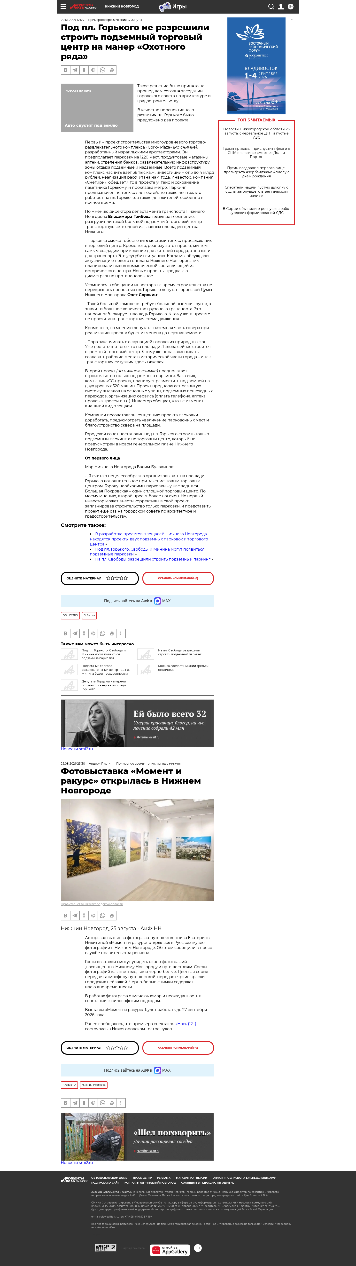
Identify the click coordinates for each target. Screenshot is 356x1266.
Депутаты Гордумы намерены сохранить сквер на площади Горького (104, 685)
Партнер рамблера (133, 1248)
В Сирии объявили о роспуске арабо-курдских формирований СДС (256, 211)
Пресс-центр (142, 1177)
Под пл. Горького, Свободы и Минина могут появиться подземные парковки (104, 654)
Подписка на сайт (105, 1182)
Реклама (163, 1177)
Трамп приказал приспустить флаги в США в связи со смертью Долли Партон (256, 153)
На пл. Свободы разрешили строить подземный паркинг (152, 559)
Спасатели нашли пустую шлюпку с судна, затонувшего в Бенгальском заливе (256, 191)
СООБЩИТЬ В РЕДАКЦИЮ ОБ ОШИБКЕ (207, 1182)
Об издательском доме (109, 1177)
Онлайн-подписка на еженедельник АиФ (244, 1177)
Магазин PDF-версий (191, 1177)
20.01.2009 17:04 (72, 20)
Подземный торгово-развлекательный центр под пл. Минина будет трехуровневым (106, 669)
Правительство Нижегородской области (92, 904)
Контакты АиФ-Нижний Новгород (150, 1182)
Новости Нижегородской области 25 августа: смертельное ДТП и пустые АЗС (256, 133)
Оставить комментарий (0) (178, 578)
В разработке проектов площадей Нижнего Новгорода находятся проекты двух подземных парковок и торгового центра (149, 539)
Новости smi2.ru (77, 749)
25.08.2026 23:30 (73, 763)
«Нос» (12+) (185, 1023)
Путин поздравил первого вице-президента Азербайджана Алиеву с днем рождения (256, 172)
